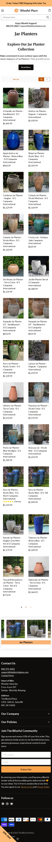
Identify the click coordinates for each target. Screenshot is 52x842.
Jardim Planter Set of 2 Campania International (38, 282)
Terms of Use (27, 787)
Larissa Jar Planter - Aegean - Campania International (37, 366)
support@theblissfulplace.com (33, 26)
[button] (8, 833)
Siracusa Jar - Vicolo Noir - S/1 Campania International (37, 450)
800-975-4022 (12, 26)
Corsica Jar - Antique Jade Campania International (38, 240)
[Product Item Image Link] (13, 98)
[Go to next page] (30, 607)
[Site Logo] (26, 10)
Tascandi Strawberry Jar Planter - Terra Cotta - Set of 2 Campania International (12, 586)
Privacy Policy (43, 787)
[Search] (48, 17)
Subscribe (26, 769)
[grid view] (41, 79)
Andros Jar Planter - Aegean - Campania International (37, 114)
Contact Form (7, 675)
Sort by (16, 79)
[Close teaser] (17, 839)
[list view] (47, 79)
